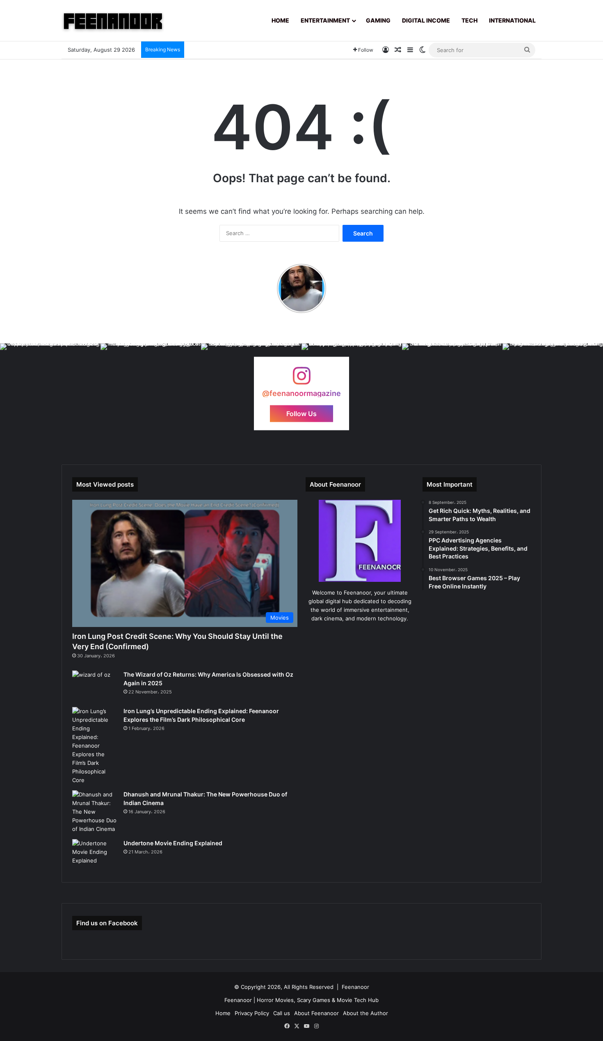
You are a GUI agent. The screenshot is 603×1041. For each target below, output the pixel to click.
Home (280, 20)
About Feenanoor (316, 1013)
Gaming (378, 20)
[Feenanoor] (113, 20)
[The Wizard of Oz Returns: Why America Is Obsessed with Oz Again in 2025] (94, 685)
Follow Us (301, 414)
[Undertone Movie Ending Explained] (94, 854)
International (512, 20)
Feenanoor (355, 987)
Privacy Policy (252, 1013)
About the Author (365, 1013)
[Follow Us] (301, 379)
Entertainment (325, 20)
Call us (281, 1013)
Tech (469, 20)
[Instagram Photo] (50, 393)
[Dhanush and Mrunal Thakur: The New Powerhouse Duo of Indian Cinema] (94, 811)
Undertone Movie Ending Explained (172, 843)
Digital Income (426, 20)
